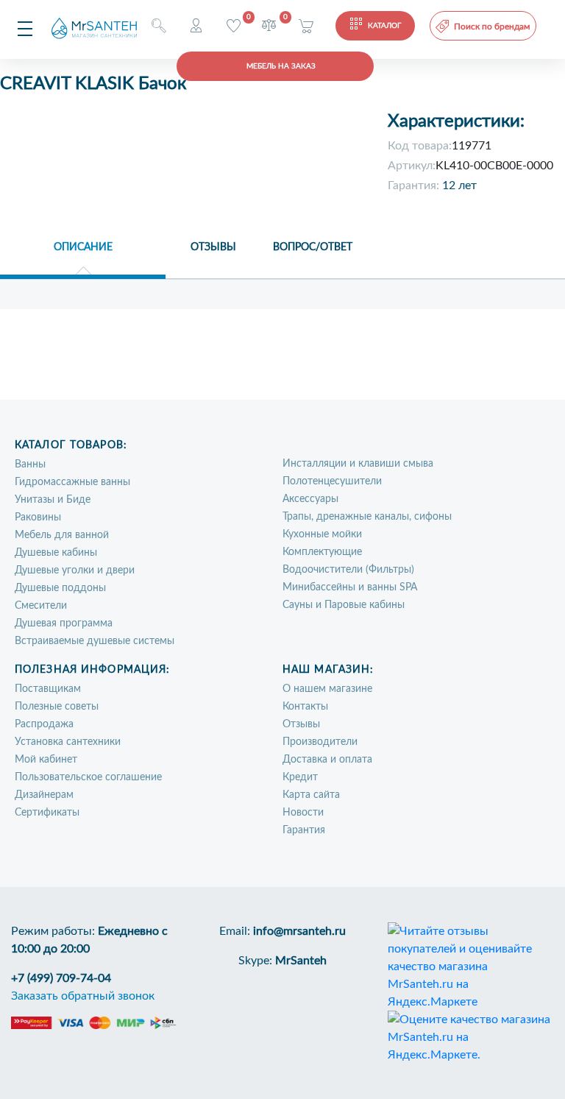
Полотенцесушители (332, 481)
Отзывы (301, 724)
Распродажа (44, 724)
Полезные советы (57, 707)
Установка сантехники (68, 742)
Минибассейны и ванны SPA (349, 587)
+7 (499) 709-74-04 (61, 978)
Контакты (305, 707)
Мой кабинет (46, 760)
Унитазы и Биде (52, 500)
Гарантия (303, 830)
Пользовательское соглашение (88, 777)
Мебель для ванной (62, 535)
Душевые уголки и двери (75, 570)
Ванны (30, 464)
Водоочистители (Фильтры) (348, 570)
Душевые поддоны (60, 588)
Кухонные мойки (322, 534)
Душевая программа (64, 623)
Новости (303, 813)
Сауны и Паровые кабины (343, 605)
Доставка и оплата (327, 760)
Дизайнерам (44, 795)
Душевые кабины (56, 553)
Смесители (41, 606)
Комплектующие (322, 552)
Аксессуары (310, 499)
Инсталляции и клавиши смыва (357, 464)
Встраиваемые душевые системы (94, 641)
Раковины (38, 517)
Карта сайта (311, 795)
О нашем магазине (327, 689)
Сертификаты (47, 813)
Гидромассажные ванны (72, 482)
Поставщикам (48, 689)
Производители (320, 742)
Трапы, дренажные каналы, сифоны (367, 517)
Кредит (300, 777)
